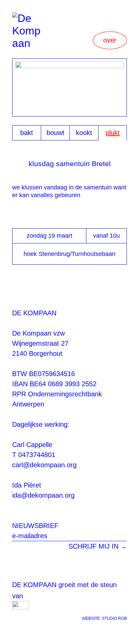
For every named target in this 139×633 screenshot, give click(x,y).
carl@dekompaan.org (44, 465)
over (109, 40)
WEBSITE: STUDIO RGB (104, 618)
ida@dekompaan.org (43, 495)
